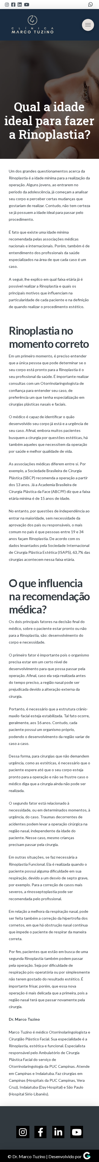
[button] (88, 25)
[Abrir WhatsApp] (85, 1148)
